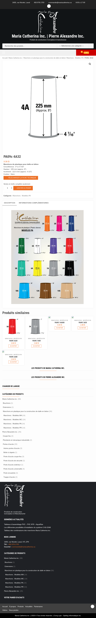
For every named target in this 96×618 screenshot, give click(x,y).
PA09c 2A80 (13, 357)
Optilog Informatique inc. (72, 615)
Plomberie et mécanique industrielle (16, 440)
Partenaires (38, 606)
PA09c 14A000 (59, 322)
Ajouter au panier (24, 188)
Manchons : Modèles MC (13, 419)
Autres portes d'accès (12, 448)
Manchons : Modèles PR (13, 428)
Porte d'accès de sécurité (13, 461)
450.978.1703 (39, 2)
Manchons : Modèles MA (13, 415)
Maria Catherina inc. (15, 58)
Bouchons (6, 403)
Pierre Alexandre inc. (10, 432)
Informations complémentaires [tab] (33, 203)
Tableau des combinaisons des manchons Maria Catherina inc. (27, 530)
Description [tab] (9, 203)
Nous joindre (13, 610)
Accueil (4, 58)
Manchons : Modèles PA (75, 58)
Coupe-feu (7, 436)
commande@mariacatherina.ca (60, 2)
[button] (90, 64)
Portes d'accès (8, 444)
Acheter (13, 346)
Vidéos (4, 610)
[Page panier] (80, 53)
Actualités (28, 606)
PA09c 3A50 (83, 322)
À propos (12, 606)
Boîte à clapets (9, 452)
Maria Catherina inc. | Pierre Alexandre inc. (48, 36)
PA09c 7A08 (36, 341)
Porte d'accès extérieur (12, 465)
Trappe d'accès (9, 477)
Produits (21, 606)
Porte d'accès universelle (13, 469)
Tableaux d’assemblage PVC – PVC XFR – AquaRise (23, 524)
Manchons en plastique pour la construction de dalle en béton (44, 58)
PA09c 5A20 (13, 341)
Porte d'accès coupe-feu (13, 456)
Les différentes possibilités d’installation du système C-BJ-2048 (27, 527)
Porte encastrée (9, 473)
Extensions (7, 407)
